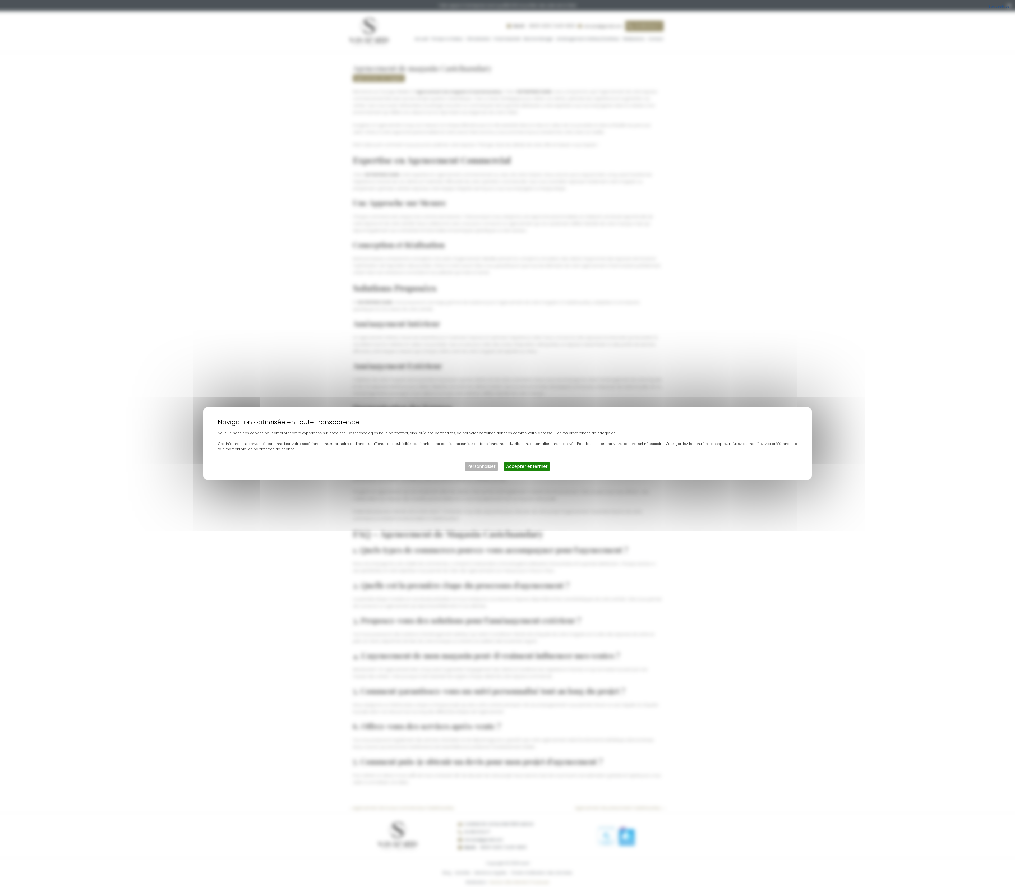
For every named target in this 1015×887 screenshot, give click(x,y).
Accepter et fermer (527, 466)
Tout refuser (999, 6)
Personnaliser (481, 466)
